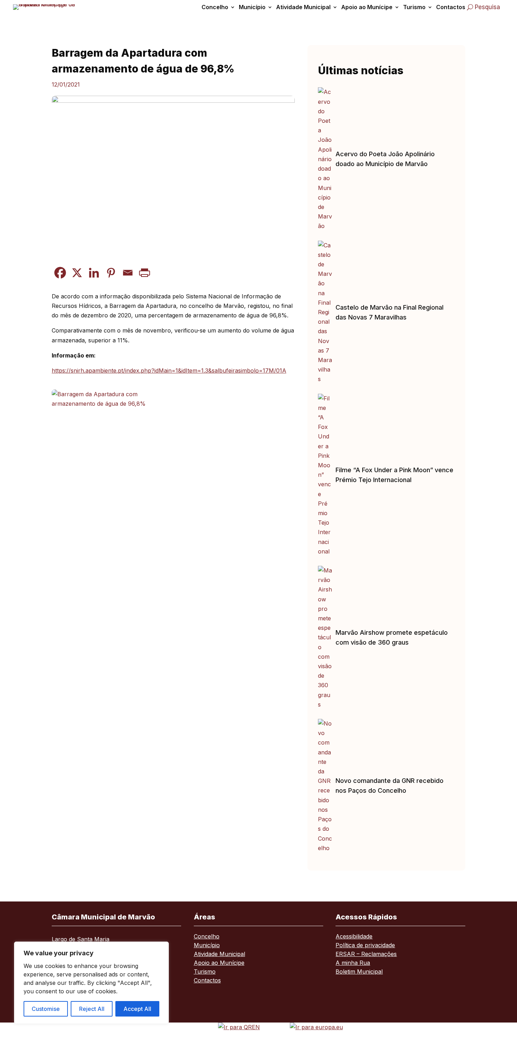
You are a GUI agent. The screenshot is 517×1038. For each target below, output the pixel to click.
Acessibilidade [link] (354, 937)
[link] (46, 7)
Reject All (91, 1008)
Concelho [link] (215, 7)
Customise (46, 1008)
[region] (91, 983)
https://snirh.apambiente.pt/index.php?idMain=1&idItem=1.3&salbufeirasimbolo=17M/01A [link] (169, 370)
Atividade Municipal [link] (303, 7)
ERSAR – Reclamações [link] (366, 954)
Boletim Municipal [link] (359, 972)
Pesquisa (487, 7)
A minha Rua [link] (353, 963)
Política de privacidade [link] (365, 946)
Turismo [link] (414, 7)
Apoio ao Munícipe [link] (366, 7)
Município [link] (252, 7)
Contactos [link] (450, 7)
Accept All (137, 1008)
